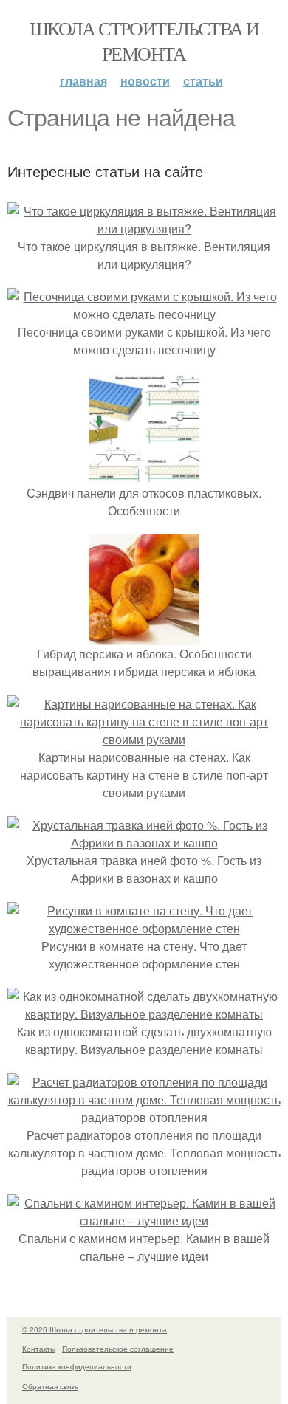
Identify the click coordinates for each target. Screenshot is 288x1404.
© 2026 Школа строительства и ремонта (94, 1329)
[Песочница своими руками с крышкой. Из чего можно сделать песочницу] (144, 314)
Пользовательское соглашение (118, 1348)
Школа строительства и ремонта (144, 41)
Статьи (203, 80)
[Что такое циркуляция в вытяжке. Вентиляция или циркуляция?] (144, 228)
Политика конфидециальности (76, 1366)
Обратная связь (50, 1386)
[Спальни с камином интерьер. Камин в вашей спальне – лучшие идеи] (144, 1220)
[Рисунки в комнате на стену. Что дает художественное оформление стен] (144, 928)
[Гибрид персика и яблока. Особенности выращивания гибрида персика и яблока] (144, 635)
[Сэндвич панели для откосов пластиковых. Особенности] (144, 475)
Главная (83, 80)
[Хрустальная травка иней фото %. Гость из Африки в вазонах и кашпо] (144, 842)
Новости (145, 80)
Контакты (38, 1348)
